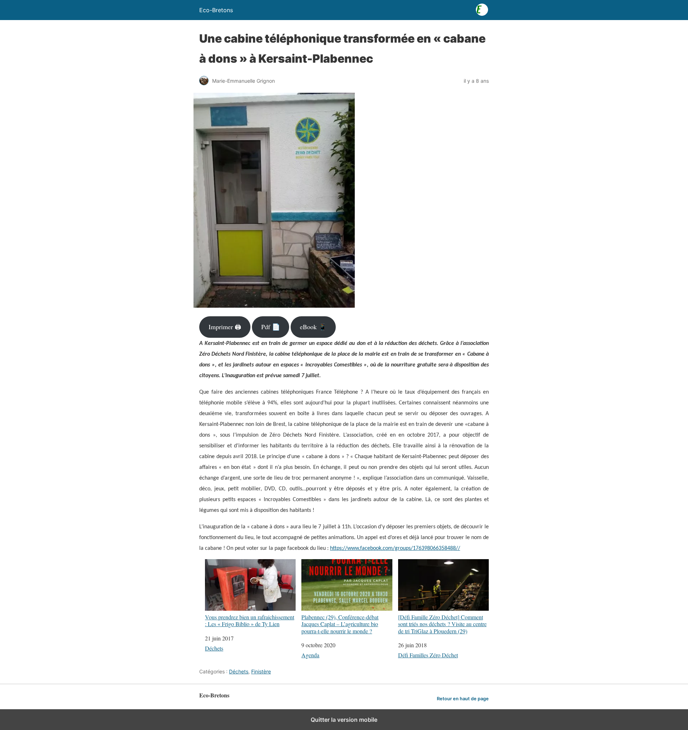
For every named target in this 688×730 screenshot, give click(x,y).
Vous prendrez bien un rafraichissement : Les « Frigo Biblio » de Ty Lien (249, 620)
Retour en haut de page (463, 698)
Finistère (261, 671)
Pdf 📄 (270, 326)
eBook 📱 (313, 326)
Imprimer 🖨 (225, 326)
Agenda (310, 655)
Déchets (214, 648)
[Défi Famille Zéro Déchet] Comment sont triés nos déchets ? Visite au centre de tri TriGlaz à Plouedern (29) (442, 623)
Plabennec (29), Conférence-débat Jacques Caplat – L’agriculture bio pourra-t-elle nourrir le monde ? (339, 623)
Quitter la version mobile (344, 719)
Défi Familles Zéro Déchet (428, 655)
